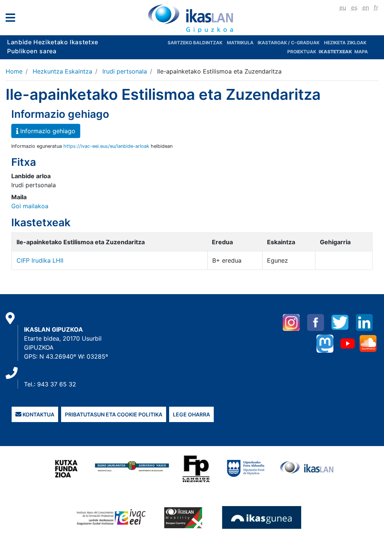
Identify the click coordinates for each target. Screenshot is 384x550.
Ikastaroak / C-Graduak (289, 42)
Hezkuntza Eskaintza (62, 71)
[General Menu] (13, 19)
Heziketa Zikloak (345, 42)
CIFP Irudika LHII (39, 260)
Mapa (361, 51)
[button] (45, 131)
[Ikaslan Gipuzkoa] (192, 18)
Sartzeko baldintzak (195, 42)
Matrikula (241, 42)
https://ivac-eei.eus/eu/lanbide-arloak (106, 146)
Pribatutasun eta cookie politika (113, 414)
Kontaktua (37, 414)
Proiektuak (302, 51)
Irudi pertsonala (124, 71)
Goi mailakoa (29, 206)
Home (14, 71)
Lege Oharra (191, 414)
